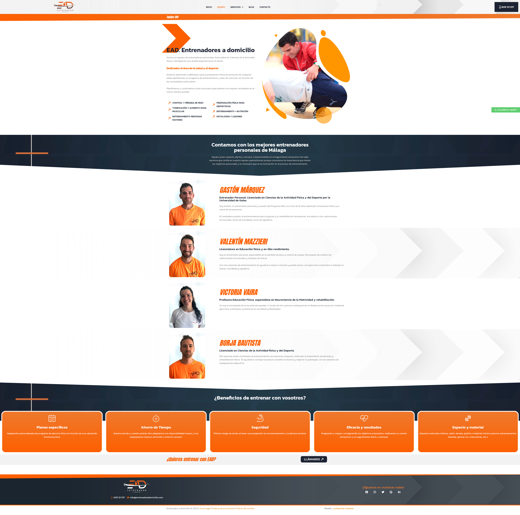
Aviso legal (204, 508)
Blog (251, 7)
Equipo (221, 7)
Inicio (209, 7)
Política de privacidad (223, 508)
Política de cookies (245, 508)
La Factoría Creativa (343, 508)
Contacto (264, 7)
